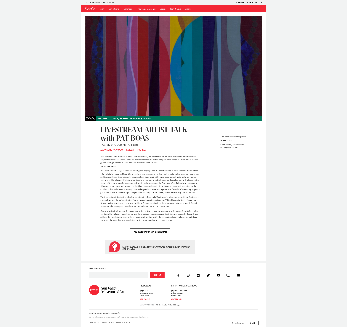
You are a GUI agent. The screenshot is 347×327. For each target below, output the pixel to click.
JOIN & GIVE (252, 2)
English (252, 323)
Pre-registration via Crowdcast (150, 232)
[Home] (90, 8)
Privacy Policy (123, 322)
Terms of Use (108, 322)
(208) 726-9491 (145, 299)
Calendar (239, 2)
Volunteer (94, 322)
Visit (102, 8)
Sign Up (157, 275)
